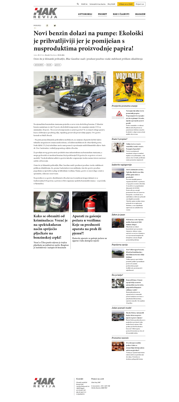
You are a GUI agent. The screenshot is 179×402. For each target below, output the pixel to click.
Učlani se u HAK (126, 4)
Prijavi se (140, 4)
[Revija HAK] (45, 13)
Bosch (49, 65)
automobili (39, 65)
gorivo (57, 65)
